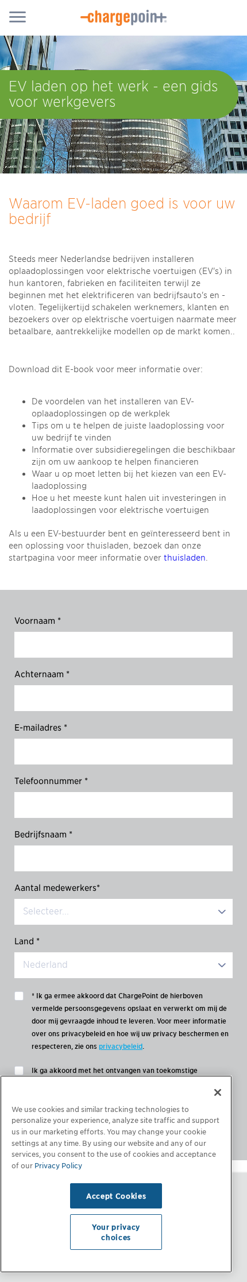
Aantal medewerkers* (57, 888)
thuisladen (185, 558)
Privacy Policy (58, 1165)
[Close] (217, 1092)
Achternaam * (42, 674)
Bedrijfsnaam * (43, 834)
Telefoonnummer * (51, 781)
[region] (116, 1174)
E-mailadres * (40, 728)
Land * (27, 941)
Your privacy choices (116, 1232)
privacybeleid (120, 1046)
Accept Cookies (116, 1195)
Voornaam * (37, 621)
